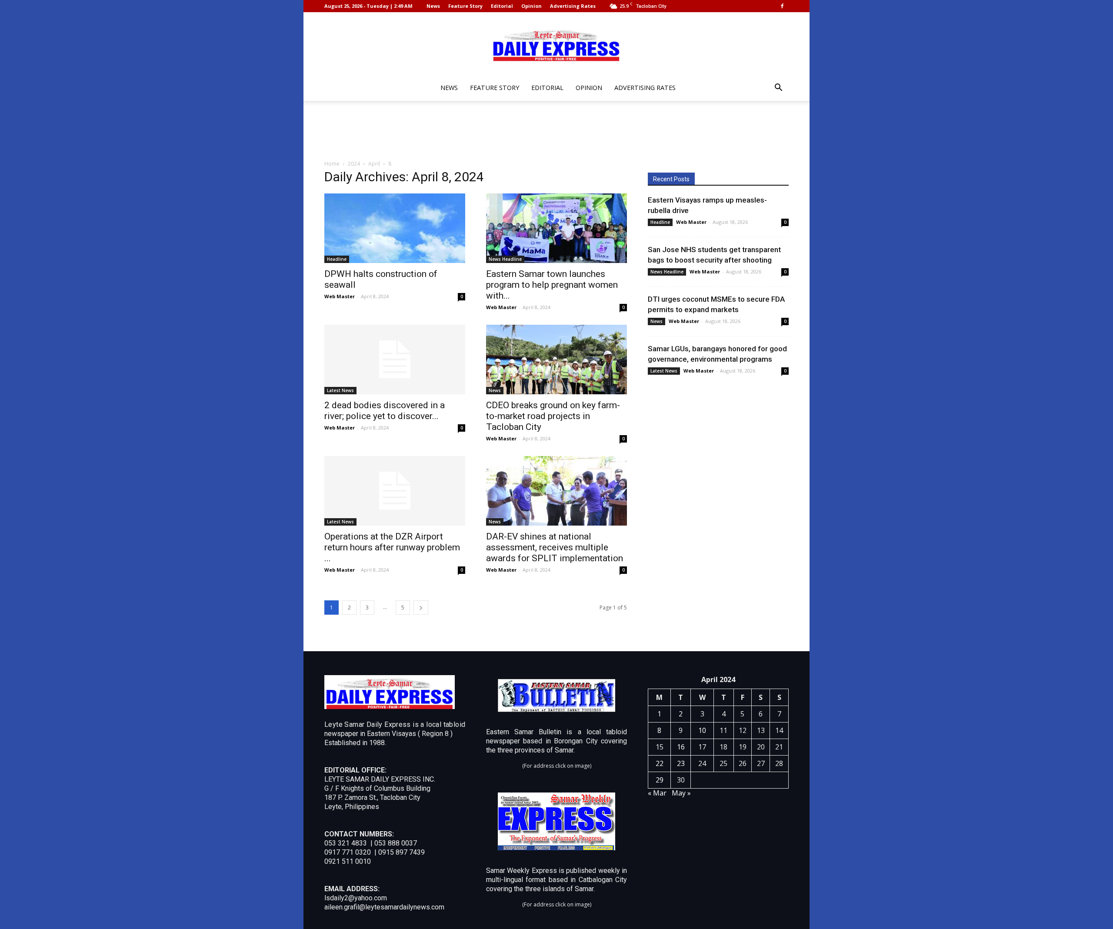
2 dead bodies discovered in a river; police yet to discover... (384, 410)
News (433, 6)
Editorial (502, 6)
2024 (354, 163)
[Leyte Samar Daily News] (556, 44)
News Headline (505, 259)
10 (702, 730)
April (374, 163)
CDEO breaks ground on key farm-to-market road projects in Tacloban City (553, 416)
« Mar (657, 793)
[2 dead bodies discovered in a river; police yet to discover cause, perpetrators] (394, 359)
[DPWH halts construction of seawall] (394, 228)
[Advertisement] (556, 130)
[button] (778, 88)
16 (681, 747)
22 (659, 763)
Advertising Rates (573, 6)
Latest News (340, 390)
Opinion (531, 6)
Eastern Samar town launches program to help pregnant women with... (552, 285)
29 (659, 780)
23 (681, 763)
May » (681, 793)
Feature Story (465, 6)
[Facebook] (782, 6)
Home (332, 163)
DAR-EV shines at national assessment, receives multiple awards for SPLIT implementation (554, 547)
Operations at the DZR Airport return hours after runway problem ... (392, 547)
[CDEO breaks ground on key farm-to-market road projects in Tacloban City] (556, 359)
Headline (337, 259)
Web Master (339, 296)
